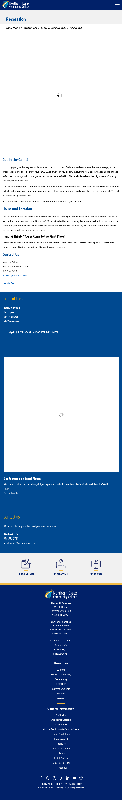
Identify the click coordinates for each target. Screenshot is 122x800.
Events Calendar (12, 307)
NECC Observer (11, 321)
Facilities (61, 743)
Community (61, 679)
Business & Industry (61, 674)
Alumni (61, 669)
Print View (10, 283)
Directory (61, 649)
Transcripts (61, 767)
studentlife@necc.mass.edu (19, 543)
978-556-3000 (61, 614)
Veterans (61, 698)
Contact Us (61, 644)
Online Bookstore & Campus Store (61, 729)
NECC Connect (11, 317)
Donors (61, 693)
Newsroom (61, 653)
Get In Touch (11, 493)
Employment (61, 738)
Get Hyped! (9, 312)
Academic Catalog (61, 719)
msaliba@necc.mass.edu (15, 275)
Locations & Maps (61, 640)
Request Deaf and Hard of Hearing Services (35, 332)
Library (61, 753)
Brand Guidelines (61, 734)
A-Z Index (61, 715)
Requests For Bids (61, 762)
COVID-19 (61, 684)
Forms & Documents (61, 748)
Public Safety (61, 758)
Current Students (61, 688)
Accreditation (61, 724)
